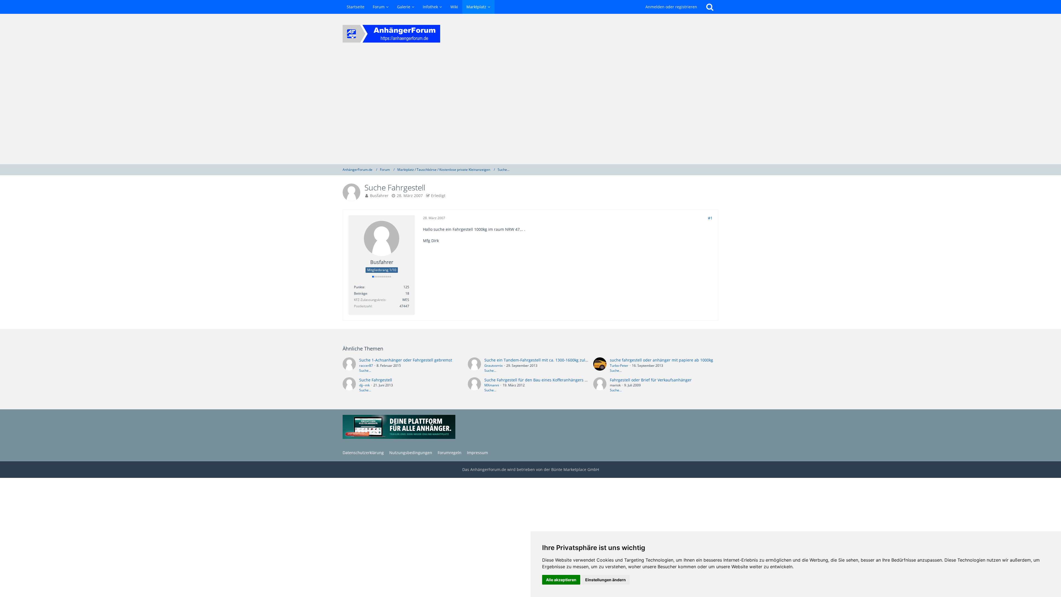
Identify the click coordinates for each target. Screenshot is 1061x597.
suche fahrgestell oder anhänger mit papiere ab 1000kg (661, 360)
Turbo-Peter (619, 365)
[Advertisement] (530, 109)
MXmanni (491, 385)
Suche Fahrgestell (375, 380)
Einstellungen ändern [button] (605, 579)
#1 (710, 218)
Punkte (359, 287)
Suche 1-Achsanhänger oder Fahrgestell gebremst (405, 360)
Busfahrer (379, 195)
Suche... (365, 370)
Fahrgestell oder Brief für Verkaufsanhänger (651, 380)
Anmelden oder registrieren (671, 6)
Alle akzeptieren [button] (561, 579)
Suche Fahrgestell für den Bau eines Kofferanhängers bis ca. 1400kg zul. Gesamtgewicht (566, 380)
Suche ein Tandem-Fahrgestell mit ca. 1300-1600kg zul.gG (537, 360)
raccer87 (366, 365)
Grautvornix (493, 365)
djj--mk (364, 385)
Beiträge (360, 293)
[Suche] (709, 7)
